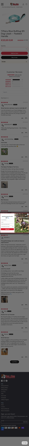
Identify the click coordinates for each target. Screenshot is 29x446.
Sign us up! (7, 229)
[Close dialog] (28, 214)
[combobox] (6, 226)
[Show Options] (13, 226)
